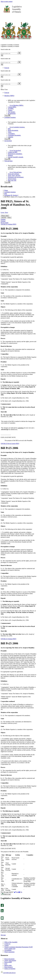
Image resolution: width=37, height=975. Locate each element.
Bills (5, 193)
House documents (9, 959)
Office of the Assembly (10, 942)
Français (6, 68)
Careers (6, 945)
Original (3, 219)
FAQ (5, 963)
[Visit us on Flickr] (2, 915)
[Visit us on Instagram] (2, 903)
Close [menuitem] (6, 115)
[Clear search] (19, 53)
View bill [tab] (3, 217)
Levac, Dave (4, 212)
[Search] (2, 55)
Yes (17, 892)
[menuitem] (16, 105)
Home (6, 190)
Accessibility (8, 950)
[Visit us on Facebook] (2, 906)
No (21, 892)
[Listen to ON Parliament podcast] (1, 914)
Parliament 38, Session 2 (11, 195)
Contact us (7, 943)
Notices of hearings (9, 968)
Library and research (10, 960)
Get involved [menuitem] (8, 141)
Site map (3, 935)
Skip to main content (6, 1)
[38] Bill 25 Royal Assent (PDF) (10, 443)
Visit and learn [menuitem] (8, 161)
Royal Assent (4, 222)
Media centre (8, 965)
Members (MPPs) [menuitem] (9, 95)
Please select (5, 215)
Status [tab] (9, 217)
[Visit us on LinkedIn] (2, 911)
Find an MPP (8, 962)
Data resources (8, 967)
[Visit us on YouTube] (2, 919)
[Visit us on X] (2, 908)
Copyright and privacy (9, 972)
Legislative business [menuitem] (10, 117)
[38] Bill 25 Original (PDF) (8, 224)
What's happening (9, 952)
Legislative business (10, 192)
